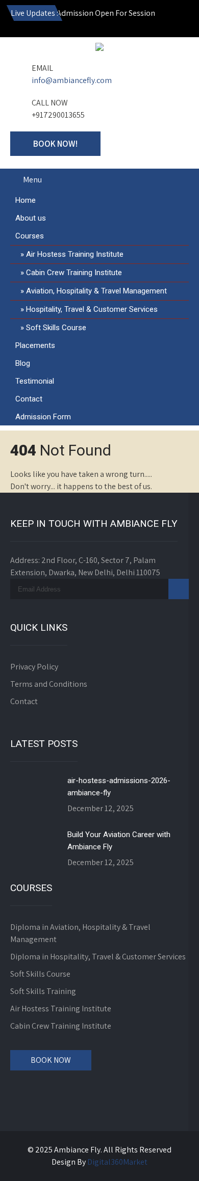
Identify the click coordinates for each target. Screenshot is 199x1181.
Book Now (51, 1060)
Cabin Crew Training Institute (74, 272)
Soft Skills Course (56, 327)
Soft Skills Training (43, 991)
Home (25, 200)
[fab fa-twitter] (156, 20)
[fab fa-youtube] (69, 20)
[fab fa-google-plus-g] (135, 20)
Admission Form (43, 416)
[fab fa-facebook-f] (113, 20)
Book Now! (55, 143)
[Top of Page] (170, 1159)
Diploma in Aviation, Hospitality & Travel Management (80, 933)
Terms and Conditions (48, 684)
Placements (35, 345)
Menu (32, 179)
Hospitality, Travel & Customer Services (92, 309)
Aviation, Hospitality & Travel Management (96, 291)
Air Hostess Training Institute (74, 254)
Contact (28, 399)
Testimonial (34, 381)
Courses (29, 235)
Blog (22, 363)
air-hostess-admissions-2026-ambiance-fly (118, 786)
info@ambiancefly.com (72, 80)
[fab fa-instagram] (91, 20)
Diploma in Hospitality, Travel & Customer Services (98, 956)
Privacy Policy (34, 666)
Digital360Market (117, 1162)
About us (30, 218)
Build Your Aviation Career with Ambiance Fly (118, 840)
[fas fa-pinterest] (178, 20)
